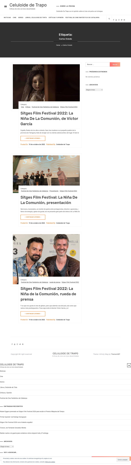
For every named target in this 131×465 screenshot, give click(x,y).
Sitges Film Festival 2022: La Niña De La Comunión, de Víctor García (49, 118)
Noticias (7, 17)
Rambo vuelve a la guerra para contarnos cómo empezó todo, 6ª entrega (24, 433)
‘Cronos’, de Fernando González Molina (13, 428)
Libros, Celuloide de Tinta (36, 17)
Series (20, 17)
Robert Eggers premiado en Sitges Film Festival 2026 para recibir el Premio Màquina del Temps (32, 411)
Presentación (53, 191)
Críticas (27, 107)
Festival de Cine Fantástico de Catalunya (82, 17)
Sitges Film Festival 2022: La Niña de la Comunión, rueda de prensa (48, 294)
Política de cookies (50, 462)
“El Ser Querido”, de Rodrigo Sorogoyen (13, 417)
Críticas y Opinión (56, 17)
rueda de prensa (54, 282)
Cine (14, 17)
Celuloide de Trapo (28, 5)
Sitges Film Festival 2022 (68, 107)
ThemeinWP (115, 354)
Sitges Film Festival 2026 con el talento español (16, 422)
